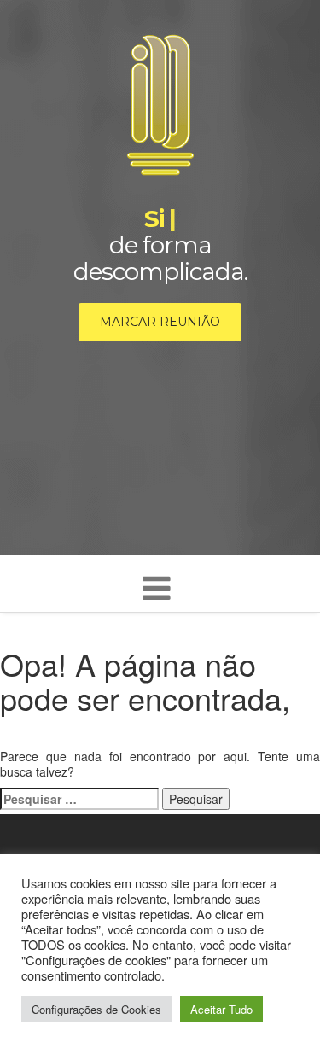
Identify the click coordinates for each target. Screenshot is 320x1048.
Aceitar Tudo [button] (221, 1009)
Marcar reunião (160, 321)
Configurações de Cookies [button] (96, 1009)
